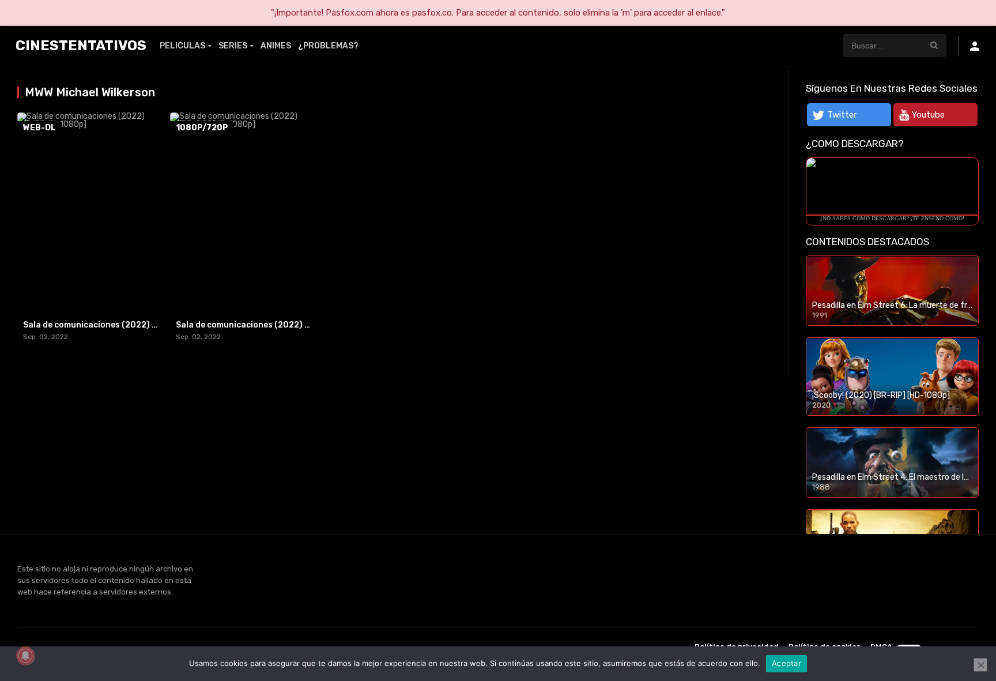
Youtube (928, 115)
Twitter (842, 115)
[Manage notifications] (25, 655)
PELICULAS (182, 46)
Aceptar (786, 663)
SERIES (232, 46)
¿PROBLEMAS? (328, 46)
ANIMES (276, 46)
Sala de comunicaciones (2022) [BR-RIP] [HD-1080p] (283, 325)
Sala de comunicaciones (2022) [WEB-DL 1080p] (120, 325)
